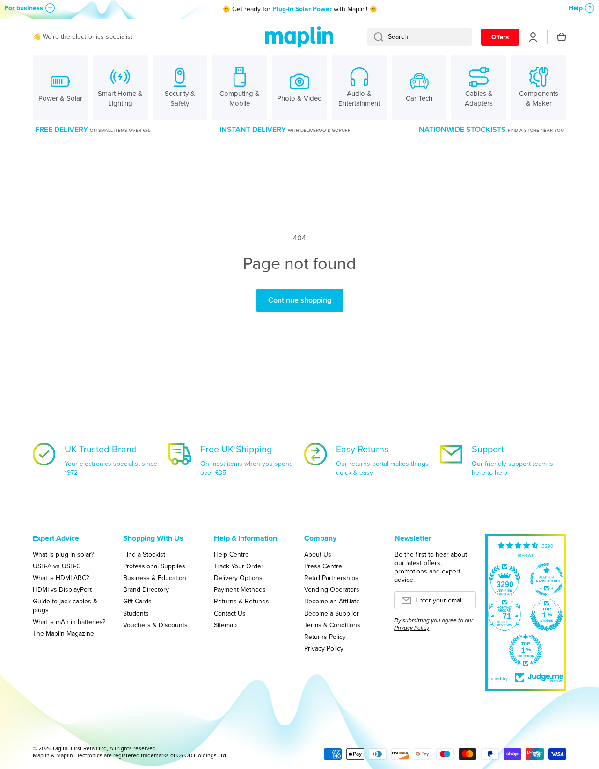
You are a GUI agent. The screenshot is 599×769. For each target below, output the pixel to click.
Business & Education (154, 577)
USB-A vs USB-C (56, 566)
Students (136, 613)
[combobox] (419, 37)
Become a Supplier (331, 613)
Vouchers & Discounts (155, 625)
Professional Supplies (154, 566)
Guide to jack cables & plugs (65, 605)
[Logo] (299, 37)
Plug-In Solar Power (302, 9)
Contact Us (230, 613)
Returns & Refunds (241, 601)
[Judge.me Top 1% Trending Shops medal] (525, 650)
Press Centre (323, 566)
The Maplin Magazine (63, 633)
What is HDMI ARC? (61, 577)
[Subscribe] (464, 603)
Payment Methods (240, 589)
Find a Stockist (144, 554)
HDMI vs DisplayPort (62, 589)
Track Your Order (238, 566)
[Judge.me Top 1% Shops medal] (546, 615)
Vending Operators (331, 589)
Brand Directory (146, 589)
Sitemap (225, 625)
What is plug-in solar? (63, 554)
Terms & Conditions (332, 625)
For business (24, 8)
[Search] (375, 37)
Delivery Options (238, 577)
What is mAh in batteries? (69, 621)
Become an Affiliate (332, 601)
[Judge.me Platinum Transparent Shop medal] (546, 579)
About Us (317, 554)
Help (576, 8)
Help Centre (231, 554)
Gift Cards (137, 601)
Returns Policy (325, 636)
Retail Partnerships (331, 577)
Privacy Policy (323, 648)
